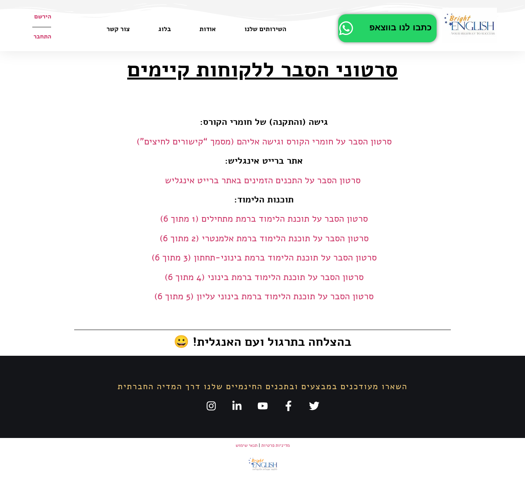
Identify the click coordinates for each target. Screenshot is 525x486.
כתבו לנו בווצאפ (400, 28)
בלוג (164, 29)
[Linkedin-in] (237, 406)
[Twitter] (314, 406)
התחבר (42, 36)
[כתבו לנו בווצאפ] (346, 28)
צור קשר (118, 29)
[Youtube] (263, 406)
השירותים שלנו (265, 29)
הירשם (42, 16)
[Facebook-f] (288, 406)
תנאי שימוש (247, 445)
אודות (207, 29)
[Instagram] (211, 406)
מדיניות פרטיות (275, 445)
